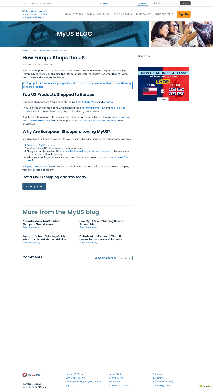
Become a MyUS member (41, 145)
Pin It (163, 62)
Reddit (152, 62)
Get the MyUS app (162, 385)
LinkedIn (174, 62)
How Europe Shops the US (53, 51)
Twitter (146, 62)
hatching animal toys (93, 107)
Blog (34, 51)
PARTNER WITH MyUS (41, 3)
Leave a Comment (105, 257)
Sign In (125, 258)
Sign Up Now (34, 186)
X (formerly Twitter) (163, 381)
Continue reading (31, 227)
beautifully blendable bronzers (96, 120)
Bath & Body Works (87, 102)
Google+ (169, 62)
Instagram (158, 377)
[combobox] (171, 3)
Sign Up (184, 14)
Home (25, 51)
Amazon (108, 102)
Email (157, 62)
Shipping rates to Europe (36, 166)
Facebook (141, 62)
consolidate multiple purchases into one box (88, 151)
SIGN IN (142, 3)
